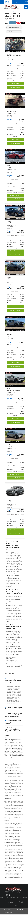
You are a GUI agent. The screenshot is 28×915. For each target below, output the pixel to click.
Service (19, 897)
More (14, 80)
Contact (25, 897)
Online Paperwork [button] (15, 83)
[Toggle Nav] (26, 7)
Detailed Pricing (14, 68)
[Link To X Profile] (9, 894)
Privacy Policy (16, 906)
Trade (7, 897)
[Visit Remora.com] (20, 909)
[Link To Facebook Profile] (7, 894)
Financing (12, 897)
